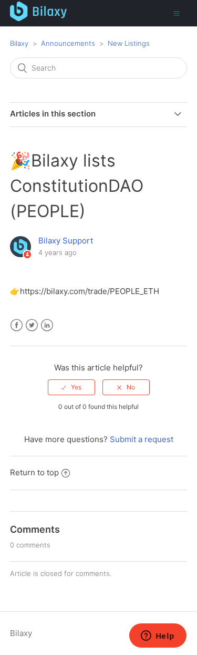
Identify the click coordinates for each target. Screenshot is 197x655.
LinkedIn (47, 325)
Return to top (34, 472)
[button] (176, 13)
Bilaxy (19, 43)
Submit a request (141, 439)
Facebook (16, 325)
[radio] (71, 387)
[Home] (38, 18)
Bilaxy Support (65, 241)
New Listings (129, 43)
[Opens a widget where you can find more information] (157, 636)
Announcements (68, 43)
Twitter (31, 325)
